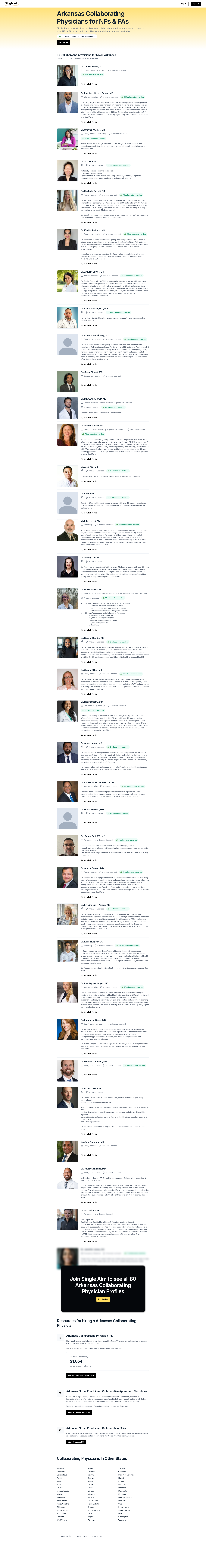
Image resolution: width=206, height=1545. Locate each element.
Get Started (63, 42)
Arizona (121, 1468)
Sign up (196, 4)
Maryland (122, 1488)
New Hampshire (125, 1497)
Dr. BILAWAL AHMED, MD (93, 399)
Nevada (91, 1497)
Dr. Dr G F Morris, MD (91, 589)
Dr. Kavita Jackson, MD (93, 230)
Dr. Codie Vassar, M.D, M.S (94, 308)
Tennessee (61, 1513)
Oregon (91, 1507)
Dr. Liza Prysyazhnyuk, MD (94, 983)
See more (88, 1366)
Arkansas (61, 1472)
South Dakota (124, 1510)
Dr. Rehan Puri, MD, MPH (93, 836)
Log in (183, 4)
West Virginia (62, 1520)
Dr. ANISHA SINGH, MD (92, 272)
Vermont (60, 1517)
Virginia (91, 1517)
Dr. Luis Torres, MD (90, 521)
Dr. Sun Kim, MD (89, 161)
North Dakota (93, 1504)
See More (89, 117)
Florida (59, 1478)
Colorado (122, 1472)
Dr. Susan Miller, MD (91, 670)
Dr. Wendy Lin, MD (90, 557)
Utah (120, 1513)
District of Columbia (126, 1475)
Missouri (91, 1494)
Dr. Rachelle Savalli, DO (93, 191)
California (91, 1472)
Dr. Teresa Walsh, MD (92, 66)
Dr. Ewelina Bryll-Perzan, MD (95, 905)
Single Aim (61, 58)
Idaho (59, 1481)
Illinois (90, 1481)
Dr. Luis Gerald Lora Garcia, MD (97, 93)
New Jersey (62, 1501)
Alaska (90, 1468)
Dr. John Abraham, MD (92, 1142)
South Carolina (94, 1510)
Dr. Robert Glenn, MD (91, 1088)
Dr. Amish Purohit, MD (92, 868)
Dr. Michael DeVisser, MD (94, 1061)
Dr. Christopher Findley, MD (95, 335)
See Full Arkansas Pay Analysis (81, 1375)
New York (122, 1501)
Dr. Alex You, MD (89, 467)
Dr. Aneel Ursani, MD (91, 743)
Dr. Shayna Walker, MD (93, 130)
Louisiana (60, 1488)
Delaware (91, 1475)
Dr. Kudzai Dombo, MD (92, 638)
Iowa (59, 1484)
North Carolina (63, 1504)
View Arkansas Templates (79, 1412)
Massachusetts (63, 1491)
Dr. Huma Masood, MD (92, 809)
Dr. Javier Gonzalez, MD (93, 1168)
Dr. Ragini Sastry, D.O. (92, 702)
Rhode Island (62, 1510)
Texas (90, 1513)
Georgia (91, 1478)
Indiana (121, 1481)
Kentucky (122, 1484)
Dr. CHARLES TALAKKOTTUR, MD (98, 782)
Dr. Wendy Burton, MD (92, 425)
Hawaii (121, 1478)
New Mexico (93, 1501)
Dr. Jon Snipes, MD (90, 1210)
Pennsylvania (123, 1507)
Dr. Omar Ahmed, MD (92, 372)
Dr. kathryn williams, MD (93, 1020)
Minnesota (122, 1491)
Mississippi (61, 1494)
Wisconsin (92, 1520)
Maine (90, 1488)
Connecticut (62, 1475)
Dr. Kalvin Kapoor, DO (92, 941)
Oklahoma (61, 1507)
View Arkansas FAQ (76, 1442)
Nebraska (61, 1497)
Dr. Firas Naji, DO (89, 493)
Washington (123, 1517)
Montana (122, 1494)
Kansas (91, 1484)
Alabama (60, 1468)
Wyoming (122, 1520)
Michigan (91, 1491)
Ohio (120, 1504)
